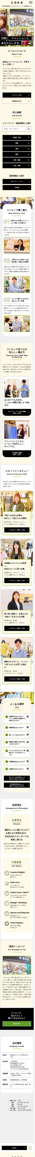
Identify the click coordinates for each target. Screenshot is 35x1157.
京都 (24, 1106)
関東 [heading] (17, 143)
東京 (19, 1102)
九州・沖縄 (12, 1110)
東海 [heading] (17, 148)
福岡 (19, 1110)
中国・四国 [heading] (17, 160)
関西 (13, 1106)
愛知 (19, 1104)
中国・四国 (12, 1108)
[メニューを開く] (30, 2)
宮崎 (27, 1110)
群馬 (28, 1102)
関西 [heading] (17, 154)
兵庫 (21, 1106)
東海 (13, 1104)
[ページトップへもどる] (30, 1148)
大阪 (19, 1106)
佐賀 (21, 1110)
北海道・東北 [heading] (17, 137)
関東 (13, 1102)
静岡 (21, 1104)
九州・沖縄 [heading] (17, 165)
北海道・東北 (13, 1100)
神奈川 (21, 1102)
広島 (21, 1108)
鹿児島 (29, 1110)
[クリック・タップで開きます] (28, 716)
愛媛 (24, 1108)
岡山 (19, 1108)
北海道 (19, 1100)
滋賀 (27, 1106)
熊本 (24, 1110)
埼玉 (25, 1102)
